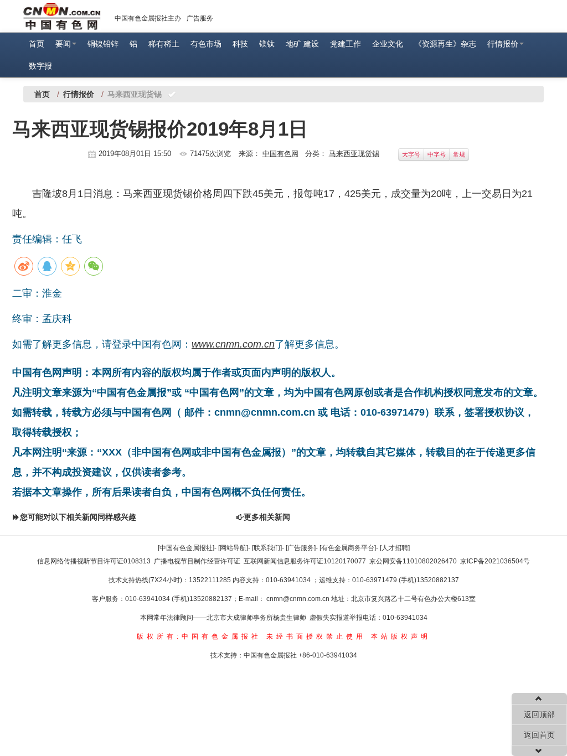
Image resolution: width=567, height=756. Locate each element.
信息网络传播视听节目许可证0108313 (94, 561)
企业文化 (387, 43)
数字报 (40, 65)
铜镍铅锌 (102, 43)
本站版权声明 (401, 636)
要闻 (63, 43)
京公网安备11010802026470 (413, 561)
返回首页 (539, 735)
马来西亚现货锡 (354, 153)
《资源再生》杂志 (445, 43)
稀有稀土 (163, 43)
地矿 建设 (302, 43)
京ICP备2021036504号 (495, 561)
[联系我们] (267, 548)
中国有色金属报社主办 (148, 18)
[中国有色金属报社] (186, 548)
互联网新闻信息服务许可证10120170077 (305, 561)
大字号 (411, 154)
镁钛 (267, 43)
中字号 (436, 154)
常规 (459, 154)
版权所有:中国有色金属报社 (199, 636)
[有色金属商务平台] (347, 548)
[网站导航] (233, 548)
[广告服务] (301, 548)
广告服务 (200, 18)
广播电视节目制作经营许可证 (197, 561)
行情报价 (502, 43)
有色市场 (205, 43)
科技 (240, 43)
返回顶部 (539, 714)
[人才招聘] (395, 548)
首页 (36, 43)
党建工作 (345, 43)
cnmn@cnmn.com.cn (298, 599)
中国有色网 (280, 153)
